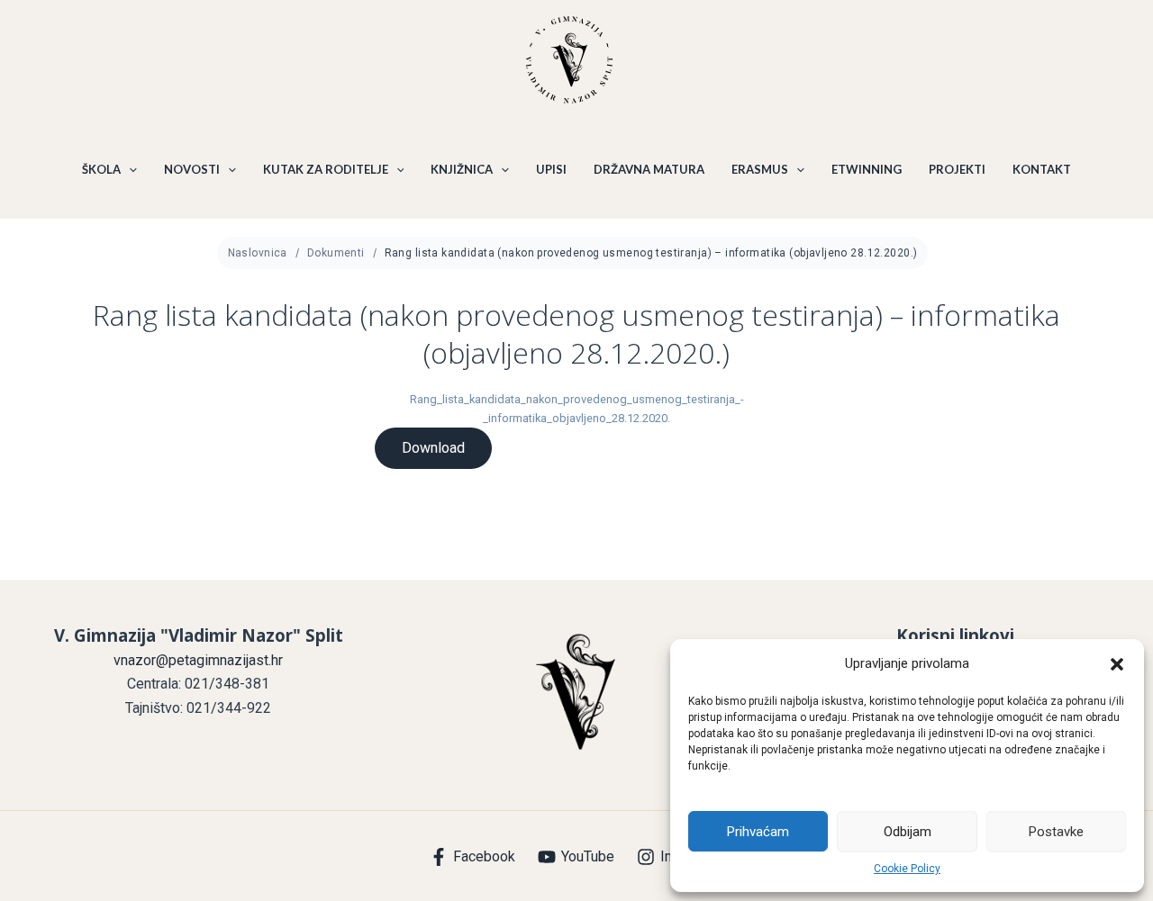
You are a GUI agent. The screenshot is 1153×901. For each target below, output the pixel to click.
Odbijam (907, 832)
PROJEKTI (957, 169)
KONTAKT (1041, 169)
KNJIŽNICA (462, 169)
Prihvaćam (758, 832)
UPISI (551, 169)
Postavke (1056, 832)
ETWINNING (866, 169)
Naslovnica (257, 253)
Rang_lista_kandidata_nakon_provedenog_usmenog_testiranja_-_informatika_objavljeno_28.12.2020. (577, 408)
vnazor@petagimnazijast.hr (198, 660)
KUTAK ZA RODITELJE (325, 169)
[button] (1117, 664)
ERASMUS (759, 169)
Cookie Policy (907, 868)
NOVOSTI (192, 169)
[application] (129, 169)
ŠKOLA (101, 169)
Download (433, 447)
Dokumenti (336, 253)
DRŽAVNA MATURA (649, 169)
